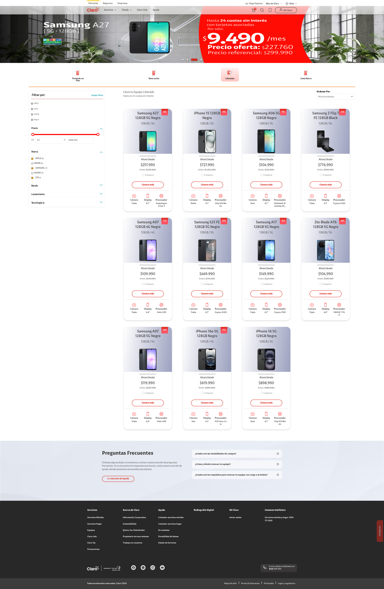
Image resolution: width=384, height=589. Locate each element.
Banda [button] (34, 186)
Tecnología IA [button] (37, 203)
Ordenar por (323, 92)
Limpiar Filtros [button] (97, 95)
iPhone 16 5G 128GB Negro (266, 334)
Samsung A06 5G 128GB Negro (266, 116)
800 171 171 (275, 569)
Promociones (93, 549)
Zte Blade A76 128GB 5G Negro (325, 225)
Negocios (108, 3)
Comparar (149, 175)
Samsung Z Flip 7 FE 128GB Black (325, 116)
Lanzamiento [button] (38, 194)
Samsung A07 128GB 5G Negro (147, 334)
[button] (253, 10)
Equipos (91, 530)
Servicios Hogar (94, 524)
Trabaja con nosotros (132, 543)
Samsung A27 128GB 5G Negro (147, 116)
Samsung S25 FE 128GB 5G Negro (207, 225)
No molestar (164, 530)
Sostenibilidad (129, 524)
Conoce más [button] (148, 185)
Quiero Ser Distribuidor (134, 530)
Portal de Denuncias (250, 584)
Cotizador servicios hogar (170, 524)
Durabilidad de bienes (168, 537)
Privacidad (269, 584)
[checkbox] (66, 158)
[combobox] (336, 97)
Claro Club (142, 10)
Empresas (122, 3)
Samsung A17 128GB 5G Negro (266, 225)
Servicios (108, 10)
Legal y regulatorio (286, 584)
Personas (93, 3)
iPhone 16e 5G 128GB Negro (207, 334)
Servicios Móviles (95, 518)
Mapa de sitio (230, 584)
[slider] (32, 134)
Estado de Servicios (167, 543)
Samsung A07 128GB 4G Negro (147, 225)
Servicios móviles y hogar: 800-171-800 (279, 519)
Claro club (92, 537)
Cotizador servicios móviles (170, 518)
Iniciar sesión (235, 518)
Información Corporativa (134, 518)
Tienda (125, 10)
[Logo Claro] (93, 9)
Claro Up (91, 543)
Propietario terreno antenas (136, 537)
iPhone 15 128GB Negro (207, 116)
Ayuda (156, 10)
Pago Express (256, 3)
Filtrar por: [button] (38, 95)
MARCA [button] (34, 152)
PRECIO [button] (34, 128)
